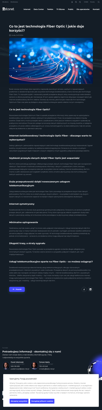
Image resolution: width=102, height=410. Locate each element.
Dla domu (5, 2)
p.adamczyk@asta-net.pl (20, 369)
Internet (27, 9)
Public (70, 9)
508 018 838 (15, 366)
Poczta (92, 2)
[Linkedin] (90, 289)
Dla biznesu (14, 2)
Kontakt (96, 9)
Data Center (39, 9)
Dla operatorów (83, 9)
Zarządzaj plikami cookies (42, 401)
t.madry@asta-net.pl (46, 369)
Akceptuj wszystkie (19, 401)
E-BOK (86, 2)
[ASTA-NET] (8, 10)
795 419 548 (43, 366)
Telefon (50, 9)
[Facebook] (84, 289)
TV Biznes (60, 9)
